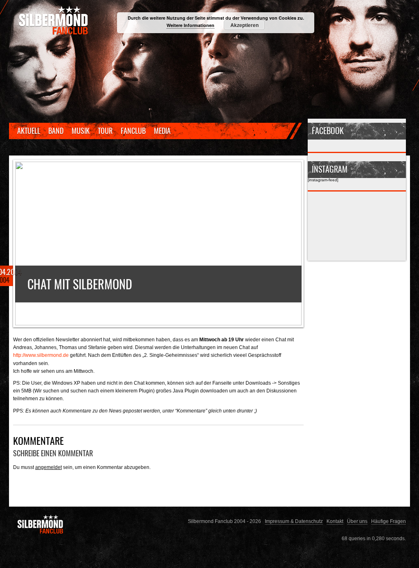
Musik (81, 130)
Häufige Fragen (388, 521)
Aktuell (28, 130)
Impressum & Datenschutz (294, 521)
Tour (105, 130)
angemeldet (48, 467)
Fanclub (133, 130)
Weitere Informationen (190, 25)
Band (55, 130)
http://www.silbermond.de (41, 355)
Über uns (357, 521)
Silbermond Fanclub (54, 20)
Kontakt (335, 521)
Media (162, 130)
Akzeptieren (244, 25)
